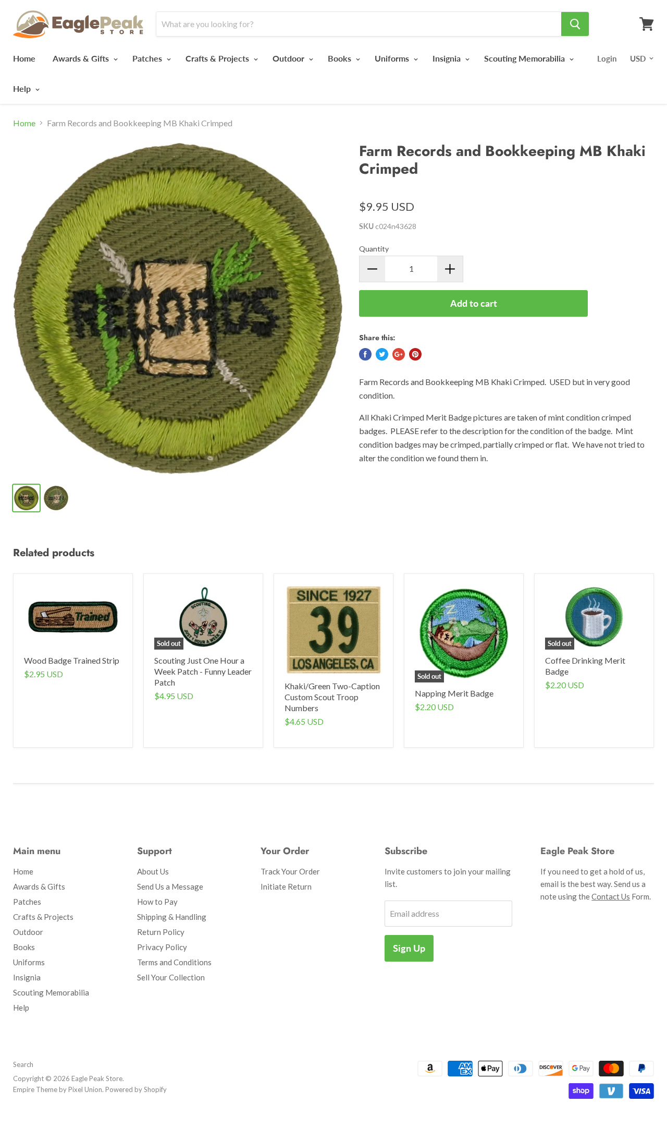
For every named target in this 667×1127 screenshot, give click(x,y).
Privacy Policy (162, 947)
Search (23, 1064)
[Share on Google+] (398, 354)
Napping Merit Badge (454, 693)
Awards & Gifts (82, 58)
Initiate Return (286, 886)
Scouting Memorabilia (525, 58)
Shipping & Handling (171, 916)
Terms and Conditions (174, 962)
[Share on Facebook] (365, 354)
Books (340, 58)
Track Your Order (290, 871)
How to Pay (157, 901)
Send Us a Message (170, 886)
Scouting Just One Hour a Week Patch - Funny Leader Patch (203, 671)
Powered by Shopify (136, 1089)
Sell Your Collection (171, 977)
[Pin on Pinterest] (415, 354)
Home (24, 58)
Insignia (448, 58)
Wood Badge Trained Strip (71, 660)
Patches (148, 58)
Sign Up (409, 948)
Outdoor (289, 58)
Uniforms (393, 58)
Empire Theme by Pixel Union (57, 1089)
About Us (153, 871)
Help (23, 88)
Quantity (374, 248)
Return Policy (160, 932)
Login (606, 58)
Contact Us (610, 896)
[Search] (575, 24)
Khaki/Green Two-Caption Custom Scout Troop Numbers (332, 697)
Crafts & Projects (218, 58)
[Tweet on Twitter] (382, 354)
